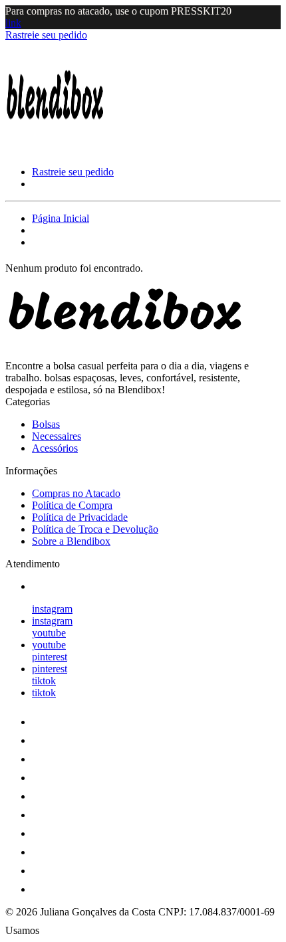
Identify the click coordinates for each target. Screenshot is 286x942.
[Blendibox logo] (55, 149)
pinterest (49, 656)
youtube (49, 632)
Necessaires (56, 436)
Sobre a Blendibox (71, 541)
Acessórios (55, 448)
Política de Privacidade (80, 517)
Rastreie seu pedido (46, 35)
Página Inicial (60, 218)
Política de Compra (72, 505)
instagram (52, 608)
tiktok (44, 680)
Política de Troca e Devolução (95, 529)
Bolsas (46, 424)
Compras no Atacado (76, 493)
